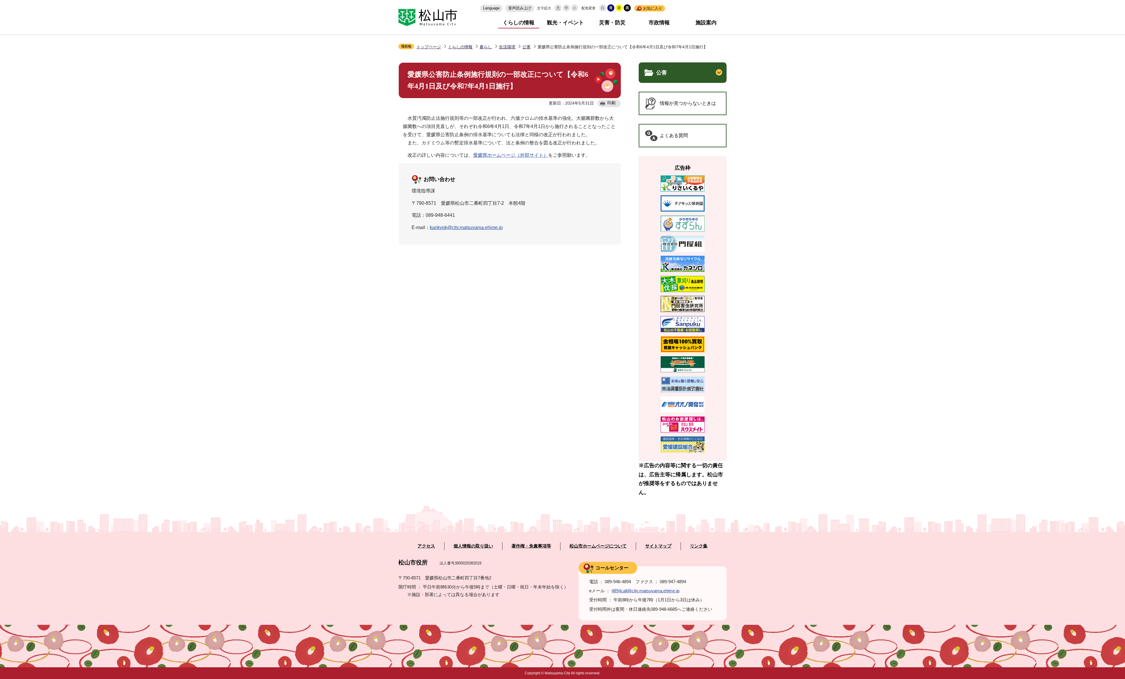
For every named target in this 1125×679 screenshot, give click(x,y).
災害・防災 (612, 22)
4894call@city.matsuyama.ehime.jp (645, 590)
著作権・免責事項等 (531, 546)
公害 (526, 47)
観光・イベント (565, 22)
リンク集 (699, 546)
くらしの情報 (518, 22)
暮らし (486, 47)
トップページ (428, 47)
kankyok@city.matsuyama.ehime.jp (466, 227)
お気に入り (652, 8)
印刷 (611, 102)
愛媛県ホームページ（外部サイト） (510, 155)
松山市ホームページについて (598, 546)
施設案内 (706, 22)
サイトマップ (658, 546)
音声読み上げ (519, 8)
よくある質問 (674, 135)
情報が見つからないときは (688, 103)
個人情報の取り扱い (473, 546)
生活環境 (507, 47)
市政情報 (659, 22)
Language (491, 8)
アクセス (426, 546)
